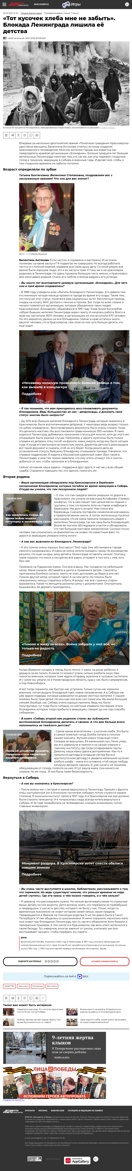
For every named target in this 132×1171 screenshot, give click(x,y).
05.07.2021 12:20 (10, 13)
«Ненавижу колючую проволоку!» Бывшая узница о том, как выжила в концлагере (71, 385)
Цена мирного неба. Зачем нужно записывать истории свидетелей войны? (103, 1020)
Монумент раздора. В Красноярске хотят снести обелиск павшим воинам (72, 865)
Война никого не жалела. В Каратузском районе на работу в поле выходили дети (100, 1010)
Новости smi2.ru (13, 1100)
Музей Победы (107, 127)
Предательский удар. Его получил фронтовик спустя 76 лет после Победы (40, 1010)
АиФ (27, 254)
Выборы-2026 (57, 1111)
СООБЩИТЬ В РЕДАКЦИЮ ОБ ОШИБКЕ (85, 1111)
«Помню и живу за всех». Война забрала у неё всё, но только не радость (68, 646)
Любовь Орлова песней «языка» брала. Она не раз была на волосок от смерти (39, 1020)
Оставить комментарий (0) (104, 961)
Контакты (30, 1111)
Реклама (42, 1111)
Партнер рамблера (52, 1159)
